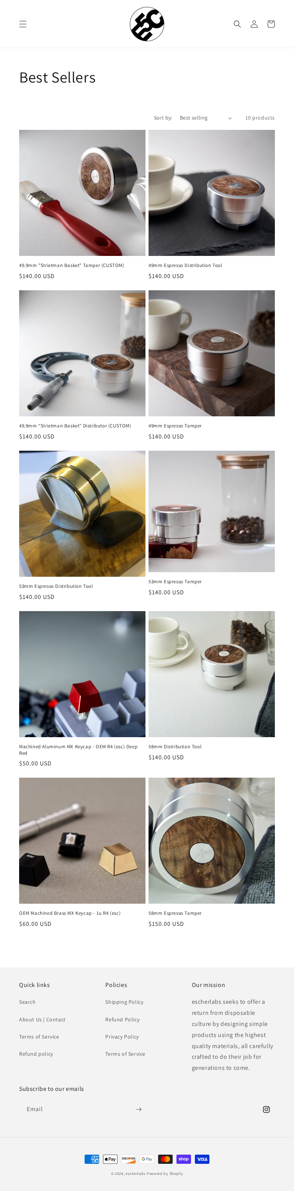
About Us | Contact (42, 1019)
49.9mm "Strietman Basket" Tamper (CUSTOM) (71, 265)
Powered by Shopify (165, 1173)
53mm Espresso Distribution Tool (56, 586)
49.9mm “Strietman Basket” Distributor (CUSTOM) (75, 426)
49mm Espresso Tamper (175, 426)
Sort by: (163, 117)
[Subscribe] (138, 1109)
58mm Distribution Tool (175, 747)
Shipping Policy (124, 1001)
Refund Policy (122, 1019)
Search (27, 1001)
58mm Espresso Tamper (175, 913)
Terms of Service (39, 1036)
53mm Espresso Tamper (175, 582)
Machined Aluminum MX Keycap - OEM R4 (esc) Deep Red (78, 750)
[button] (23, 24)
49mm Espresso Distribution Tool (185, 265)
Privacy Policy (122, 1036)
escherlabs (135, 1173)
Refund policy (36, 1053)
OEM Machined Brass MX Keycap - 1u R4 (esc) (70, 913)
